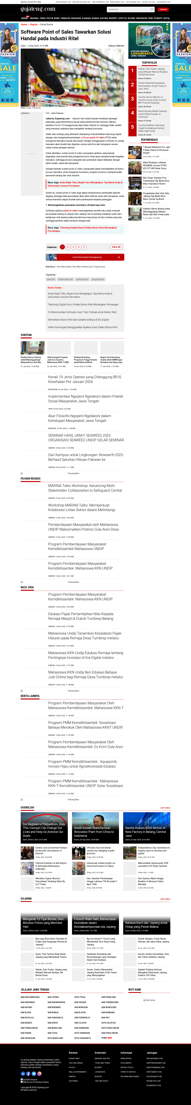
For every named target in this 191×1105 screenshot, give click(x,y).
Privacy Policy (127, 1067)
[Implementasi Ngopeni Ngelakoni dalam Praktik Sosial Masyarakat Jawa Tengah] (33, 402)
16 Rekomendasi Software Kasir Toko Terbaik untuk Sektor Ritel (82, 312)
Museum (98, 1077)
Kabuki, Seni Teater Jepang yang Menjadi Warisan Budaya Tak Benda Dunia (51, 972)
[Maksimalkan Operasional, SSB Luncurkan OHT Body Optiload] (129, 868)
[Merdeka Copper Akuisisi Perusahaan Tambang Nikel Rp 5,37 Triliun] (27, 883)
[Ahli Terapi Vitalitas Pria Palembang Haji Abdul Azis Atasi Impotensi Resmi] (135, 183)
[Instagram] (40, 1072)
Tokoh (43, 18)
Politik (49, 18)
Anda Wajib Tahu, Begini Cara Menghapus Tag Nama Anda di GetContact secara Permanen (80, 295)
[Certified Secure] (29, 1079)
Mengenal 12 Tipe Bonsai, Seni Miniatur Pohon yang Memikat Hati (43, 922)
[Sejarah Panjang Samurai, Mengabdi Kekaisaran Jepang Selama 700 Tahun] (129, 974)
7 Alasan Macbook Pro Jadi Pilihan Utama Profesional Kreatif (156, 150)
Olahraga (86, 18)
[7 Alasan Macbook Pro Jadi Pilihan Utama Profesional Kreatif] (135, 152)
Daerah (24, 18)
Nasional (34, 18)
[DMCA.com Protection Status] (35, 1082)
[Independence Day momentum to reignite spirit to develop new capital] (129, 853)
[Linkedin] (23, 1072)
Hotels (72, 1067)
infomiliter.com (148, 2)
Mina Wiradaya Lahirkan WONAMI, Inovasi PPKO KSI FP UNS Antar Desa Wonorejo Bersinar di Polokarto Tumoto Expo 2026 (155, 169)
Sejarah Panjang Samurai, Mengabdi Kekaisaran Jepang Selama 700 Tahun (152, 972)
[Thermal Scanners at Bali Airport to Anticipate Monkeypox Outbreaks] (27, 868)
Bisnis (57, 18)
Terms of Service (128, 1072)
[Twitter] (34, 1072)
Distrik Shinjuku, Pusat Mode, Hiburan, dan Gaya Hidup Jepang (153, 940)
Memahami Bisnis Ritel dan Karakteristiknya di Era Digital (78, 319)
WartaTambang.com (100, 2)
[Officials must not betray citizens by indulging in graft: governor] (78, 853)
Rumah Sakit (74, 1059)
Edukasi (95, 18)
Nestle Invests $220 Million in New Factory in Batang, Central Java (145, 831)
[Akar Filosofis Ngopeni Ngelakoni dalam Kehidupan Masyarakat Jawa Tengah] (33, 422)
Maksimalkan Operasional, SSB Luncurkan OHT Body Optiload (153, 864)
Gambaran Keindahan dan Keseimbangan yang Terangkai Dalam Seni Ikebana (101, 957)
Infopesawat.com (133, 2)
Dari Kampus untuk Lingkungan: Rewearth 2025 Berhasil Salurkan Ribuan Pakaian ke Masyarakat (85, 459)
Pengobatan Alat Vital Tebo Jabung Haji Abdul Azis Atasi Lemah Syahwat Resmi (156, 197)
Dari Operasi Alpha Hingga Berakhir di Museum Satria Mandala (150, 881)
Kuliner (131, 18)
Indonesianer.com (63, 2)
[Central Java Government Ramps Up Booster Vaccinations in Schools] (27, 853)
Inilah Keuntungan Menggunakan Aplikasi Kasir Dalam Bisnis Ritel (82, 327)
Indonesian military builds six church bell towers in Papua (101, 864)
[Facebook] (29, 1072)
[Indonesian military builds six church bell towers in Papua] (78, 868)
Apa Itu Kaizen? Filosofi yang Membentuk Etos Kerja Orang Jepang (101, 941)
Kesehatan (76, 18)
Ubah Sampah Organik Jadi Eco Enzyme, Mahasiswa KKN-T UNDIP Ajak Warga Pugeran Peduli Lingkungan (58, 362)
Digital (166, 18)
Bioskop (98, 1067)
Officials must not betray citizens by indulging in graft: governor (101, 850)
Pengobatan (141, 18)
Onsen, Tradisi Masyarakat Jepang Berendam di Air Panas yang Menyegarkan (102, 972)
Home (104, 1038)
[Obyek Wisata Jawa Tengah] (149, 24)
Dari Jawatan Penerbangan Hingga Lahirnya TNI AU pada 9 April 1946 (102, 881)
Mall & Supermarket (78, 1072)
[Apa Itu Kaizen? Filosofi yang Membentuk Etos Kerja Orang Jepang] (78, 944)
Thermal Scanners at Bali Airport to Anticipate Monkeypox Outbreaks (51, 866)
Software (73, 1081)
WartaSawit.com (117, 2)
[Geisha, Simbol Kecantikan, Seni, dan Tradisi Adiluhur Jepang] (129, 959)
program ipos (98, 279)
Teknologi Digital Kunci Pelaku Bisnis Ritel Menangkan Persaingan (83, 304)
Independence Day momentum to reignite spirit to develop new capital (154, 850)
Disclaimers (126, 1063)
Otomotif (158, 18)
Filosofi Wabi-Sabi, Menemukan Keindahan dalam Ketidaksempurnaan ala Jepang (95, 922)
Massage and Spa (102, 1059)
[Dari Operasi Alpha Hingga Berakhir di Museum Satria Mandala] (129, 883)
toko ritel (51, 279)
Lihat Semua (165, 808)
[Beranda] (38, 9)
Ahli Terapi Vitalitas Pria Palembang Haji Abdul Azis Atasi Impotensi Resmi (156, 181)
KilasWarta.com (163, 2)
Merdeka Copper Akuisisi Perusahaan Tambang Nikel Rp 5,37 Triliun (50, 881)
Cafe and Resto (101, 1081)
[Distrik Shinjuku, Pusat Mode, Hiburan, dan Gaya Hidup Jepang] (129, 944)
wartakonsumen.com (81, 2)
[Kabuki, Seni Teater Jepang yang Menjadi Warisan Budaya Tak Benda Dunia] (27, 974)
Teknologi (65, 18)
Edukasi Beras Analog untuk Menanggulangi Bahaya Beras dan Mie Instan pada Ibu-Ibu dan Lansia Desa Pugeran (31, 362)
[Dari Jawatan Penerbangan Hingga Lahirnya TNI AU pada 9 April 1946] (78, 883)
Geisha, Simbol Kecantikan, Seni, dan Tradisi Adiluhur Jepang (153, 955)
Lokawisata (100, 1072)
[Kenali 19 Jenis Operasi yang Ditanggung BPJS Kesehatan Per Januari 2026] (33, 383)
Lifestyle (122, 18)
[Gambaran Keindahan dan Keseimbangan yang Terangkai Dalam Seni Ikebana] (78, 959)
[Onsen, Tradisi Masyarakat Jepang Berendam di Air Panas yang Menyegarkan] (78, 974)
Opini (150, 18)
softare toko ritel (65, 279)
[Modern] (25, 113)
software (93, 137)
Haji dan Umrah (76, 1063)
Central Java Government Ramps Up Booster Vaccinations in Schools (51, 850)
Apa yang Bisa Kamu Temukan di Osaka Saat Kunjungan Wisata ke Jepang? (51, 941)
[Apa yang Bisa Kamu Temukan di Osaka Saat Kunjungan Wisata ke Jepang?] (27, 944)
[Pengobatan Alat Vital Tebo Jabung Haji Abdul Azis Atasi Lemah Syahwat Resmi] (135, 198)
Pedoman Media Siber (130, 1077)
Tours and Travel (102, 1063)
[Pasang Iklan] (72, 473)
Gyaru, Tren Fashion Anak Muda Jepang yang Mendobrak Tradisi (51, 955)
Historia (104, 18)
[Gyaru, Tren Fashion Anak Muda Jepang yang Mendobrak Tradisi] (27, 959)
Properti (113, 18)
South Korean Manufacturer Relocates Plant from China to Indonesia (94, 831)
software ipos (82, 279)
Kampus (72, 1077)
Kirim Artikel (126, 1059)
